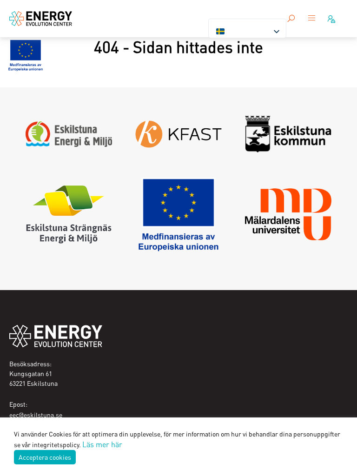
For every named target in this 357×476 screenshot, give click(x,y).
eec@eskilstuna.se (35, 414)
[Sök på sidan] (291, 18)
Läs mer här (102, 444)
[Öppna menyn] (312, 18)
